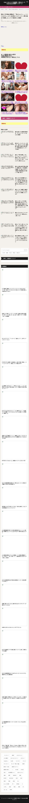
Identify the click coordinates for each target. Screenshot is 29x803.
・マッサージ (6, 755)
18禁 (9, 775)
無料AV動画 (17, 21)
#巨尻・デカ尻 (6, 766)
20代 (17, 778)
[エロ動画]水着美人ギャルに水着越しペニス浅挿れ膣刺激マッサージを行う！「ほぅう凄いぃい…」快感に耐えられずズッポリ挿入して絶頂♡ (14, 556)
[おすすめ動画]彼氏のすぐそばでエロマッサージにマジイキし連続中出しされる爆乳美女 (14, 674)
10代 (4, 772)
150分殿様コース (11, 772)
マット (10, 252)
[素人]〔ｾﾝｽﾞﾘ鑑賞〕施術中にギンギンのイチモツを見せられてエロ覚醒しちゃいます (21, 192)
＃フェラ (24, 761)
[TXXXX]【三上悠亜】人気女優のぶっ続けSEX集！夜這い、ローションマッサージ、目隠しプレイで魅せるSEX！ (14, 363)
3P (23, 786)
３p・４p (5, 789)
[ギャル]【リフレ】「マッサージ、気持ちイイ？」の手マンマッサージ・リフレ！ (14, 339)
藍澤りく (25, 21)
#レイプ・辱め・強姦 (15, 763)
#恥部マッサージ (15, 766)
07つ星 (22, 769)
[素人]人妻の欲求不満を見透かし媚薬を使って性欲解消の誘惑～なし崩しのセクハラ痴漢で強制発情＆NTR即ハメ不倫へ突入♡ (21, 169)
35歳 (10, 786)
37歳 (14, 786)
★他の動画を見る (6, 56)
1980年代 (14, 775)
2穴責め (17, 783)
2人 (18, 781)
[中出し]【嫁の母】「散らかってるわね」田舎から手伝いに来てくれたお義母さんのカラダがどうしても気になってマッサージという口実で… (14, 747)
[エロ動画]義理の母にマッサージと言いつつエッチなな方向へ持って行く (14, 722)
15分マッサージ (20, 772)
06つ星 (16, 769)
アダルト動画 (6, 21)
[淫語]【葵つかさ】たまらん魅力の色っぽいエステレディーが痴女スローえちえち (14, 604)
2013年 (5, 778)
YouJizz (2, 21)
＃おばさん (6, 761)
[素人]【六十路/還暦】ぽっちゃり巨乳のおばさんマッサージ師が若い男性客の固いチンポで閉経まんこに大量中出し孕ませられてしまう (21, 181)
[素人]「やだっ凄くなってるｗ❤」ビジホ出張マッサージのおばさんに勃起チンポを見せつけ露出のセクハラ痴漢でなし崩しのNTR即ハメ (21, 228)
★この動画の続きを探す (8, 54)
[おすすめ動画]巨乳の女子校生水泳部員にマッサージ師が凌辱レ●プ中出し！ (14, 581)
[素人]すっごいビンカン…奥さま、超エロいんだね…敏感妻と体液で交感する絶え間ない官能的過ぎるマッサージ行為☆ (21, 146)
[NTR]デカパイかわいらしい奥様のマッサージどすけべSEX (13, 460)
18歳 (4, 775)
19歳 (20, 775)
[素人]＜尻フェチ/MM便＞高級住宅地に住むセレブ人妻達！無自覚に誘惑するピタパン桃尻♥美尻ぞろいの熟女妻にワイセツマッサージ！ (21, 204)
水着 (13, 21)
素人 (6, 9)
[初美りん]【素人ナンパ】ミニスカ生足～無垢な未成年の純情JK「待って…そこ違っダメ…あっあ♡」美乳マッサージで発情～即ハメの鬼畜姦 (14, 315)
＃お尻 (12, 761)
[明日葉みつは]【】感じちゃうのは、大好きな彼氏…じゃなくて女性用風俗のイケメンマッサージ (14, 507)
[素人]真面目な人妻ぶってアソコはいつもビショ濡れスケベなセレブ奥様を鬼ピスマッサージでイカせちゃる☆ (21, 238)
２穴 (12, 783)
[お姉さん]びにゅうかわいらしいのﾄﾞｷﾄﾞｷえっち (11, 627)
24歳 (14, 781)
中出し (14, 252)
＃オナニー (23, 758)
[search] (25, 250)
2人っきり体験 (6, 783)
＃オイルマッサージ (14, 758)
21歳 (9, 781)
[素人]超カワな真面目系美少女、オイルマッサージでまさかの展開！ (21, 133)
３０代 (5, 786)
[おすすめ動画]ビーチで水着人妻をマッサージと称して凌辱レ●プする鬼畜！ (14, 650)
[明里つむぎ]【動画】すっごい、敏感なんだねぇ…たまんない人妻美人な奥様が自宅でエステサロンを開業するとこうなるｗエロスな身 (14, 437)
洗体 (7, 252)
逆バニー (18, 252)
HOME (2, 9)
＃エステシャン (19, 755)
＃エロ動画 (6, 758)
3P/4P (11, 789)
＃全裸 (23, 763)
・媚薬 (12, 755)
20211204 (11, 778)
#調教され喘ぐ (6, 769)
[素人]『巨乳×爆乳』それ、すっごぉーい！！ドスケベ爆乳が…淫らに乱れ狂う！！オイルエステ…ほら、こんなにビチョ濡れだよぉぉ (21, 157)
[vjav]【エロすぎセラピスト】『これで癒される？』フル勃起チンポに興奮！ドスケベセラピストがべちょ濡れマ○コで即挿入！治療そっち (14, 412)
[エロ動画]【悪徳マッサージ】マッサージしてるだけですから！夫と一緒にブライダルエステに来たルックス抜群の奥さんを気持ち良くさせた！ (14, 290)
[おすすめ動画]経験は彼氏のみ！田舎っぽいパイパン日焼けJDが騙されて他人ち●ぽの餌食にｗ (14, 483)
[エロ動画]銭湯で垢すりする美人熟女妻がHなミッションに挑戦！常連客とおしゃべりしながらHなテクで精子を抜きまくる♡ (14, 531)
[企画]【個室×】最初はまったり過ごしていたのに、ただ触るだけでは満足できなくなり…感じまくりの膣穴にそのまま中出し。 (14, 698)
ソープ (4, 252)
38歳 (19, 786)
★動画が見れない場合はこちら (10, 57)
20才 (21, 778)
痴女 (20, 21)
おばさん (10, 21)
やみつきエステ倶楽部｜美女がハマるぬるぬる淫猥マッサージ (14, 3)
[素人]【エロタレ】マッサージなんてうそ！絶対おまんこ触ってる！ (21, 214)
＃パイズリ (18, 761)
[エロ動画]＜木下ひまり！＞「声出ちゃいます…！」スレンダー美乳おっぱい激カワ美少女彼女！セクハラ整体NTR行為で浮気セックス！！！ (14, 387)
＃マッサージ (6, 763)
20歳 (4, 781)
